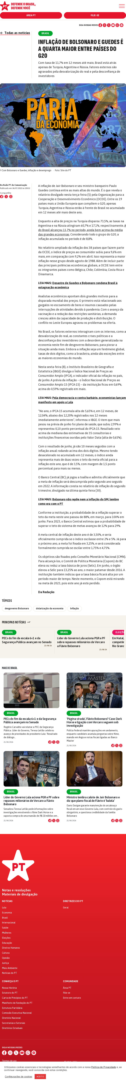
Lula (4, 907)
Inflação (74, 608)
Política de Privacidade (103, 1067)
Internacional (8, 922)
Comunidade (70, 981)
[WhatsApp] (117, 25)
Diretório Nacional (11, 1018)
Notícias (7, 901)
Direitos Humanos (11, 947)
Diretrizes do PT (73, 901)
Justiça (5, 963)
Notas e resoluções (16, 890)
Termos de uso (9, 1060)
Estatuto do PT (10, 992)
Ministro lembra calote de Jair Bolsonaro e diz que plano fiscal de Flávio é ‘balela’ (93, 799)
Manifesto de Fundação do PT (17, 1003)
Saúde (5, 927)
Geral (66, 907)
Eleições (6, 938)
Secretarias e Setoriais (13, 1023)
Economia (7, 912)
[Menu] (122, 6)
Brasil (9, 632)
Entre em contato (72, 998)
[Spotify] (121, 25)
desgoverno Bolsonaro (17, 608)
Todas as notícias (15, 33)
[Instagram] (104, 25)
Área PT (31, 15)
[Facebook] (100, 25)
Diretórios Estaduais (12, 1028)
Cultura (6, 953)
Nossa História (9, 988)
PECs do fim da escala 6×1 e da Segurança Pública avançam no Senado (30, 720)
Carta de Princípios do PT (15, 998)
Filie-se (95, 15)
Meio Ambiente (9, 968)
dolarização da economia (49, 608)
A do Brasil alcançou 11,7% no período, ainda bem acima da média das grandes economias (82, 230)
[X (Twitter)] (109, 25)
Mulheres (6, 932)
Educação (7, 943)
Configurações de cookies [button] (18, 1076)
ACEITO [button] (40, 1076)
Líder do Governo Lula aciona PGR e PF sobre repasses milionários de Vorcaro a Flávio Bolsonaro (81, 642)
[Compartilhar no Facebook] (1, 196)
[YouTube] (113, 25)
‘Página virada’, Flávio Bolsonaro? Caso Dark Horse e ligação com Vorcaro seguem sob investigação (94, 722)
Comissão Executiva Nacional (17, 1013)
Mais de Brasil (9, 668)
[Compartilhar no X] (53, 742)
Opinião (6, 958)
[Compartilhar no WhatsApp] (10, 196)
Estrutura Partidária (12, 1008)
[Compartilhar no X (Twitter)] (6, 196)
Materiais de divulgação (20, 894)
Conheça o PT (10, 981)
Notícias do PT (9, 973)
